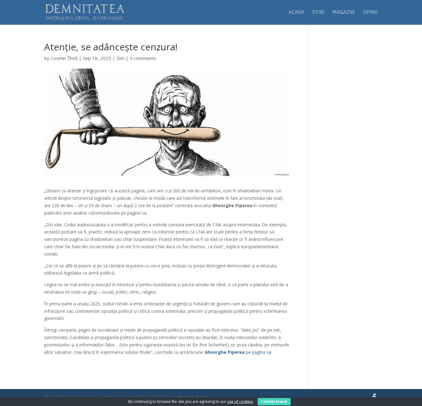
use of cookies (240, 401)
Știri (120, 58)
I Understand (274, 401)
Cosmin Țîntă (64, 58)
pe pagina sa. (238, 352)
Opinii (370, 12)
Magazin (343, 12)
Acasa (296, 12)
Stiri (318, 12)
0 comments (143, 58)
